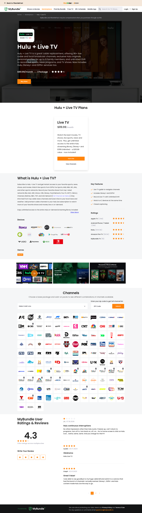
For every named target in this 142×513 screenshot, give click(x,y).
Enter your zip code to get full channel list (107, 301)
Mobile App (92, 9)
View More (74, 212)
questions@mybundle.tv (104, 510)
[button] (71, 164)
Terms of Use (120, 507)
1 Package (42, 71)
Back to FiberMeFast (15, 3)
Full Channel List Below (61, 196)
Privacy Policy (107, 507)
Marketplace (47, 9)
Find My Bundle (59, 9)
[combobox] (110, 9)
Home (19, 15)
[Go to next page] (99, 493)
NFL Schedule (80, 9)
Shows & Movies (33, 9)
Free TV (70, 9)
